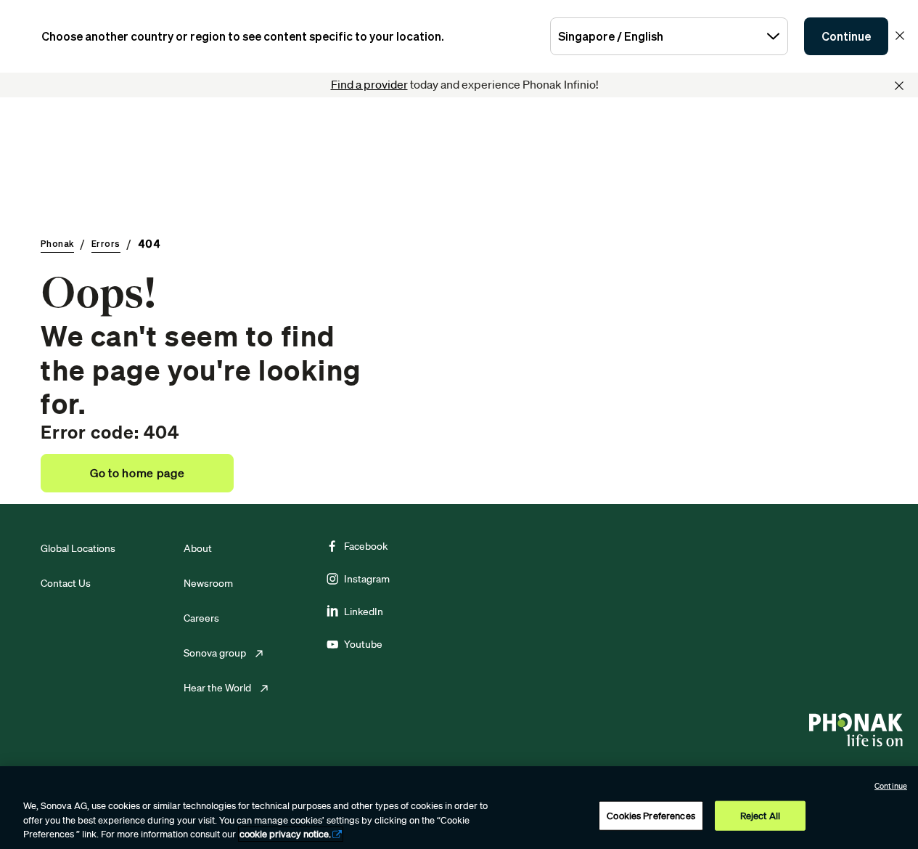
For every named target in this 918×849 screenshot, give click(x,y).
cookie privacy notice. (285, 834)
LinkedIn (363, 611)
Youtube (363, 644)
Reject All (760, 815)
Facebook (366, 546)
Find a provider (369, 84)
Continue (846, 36)
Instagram (367, 578)
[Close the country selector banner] (899, 35)
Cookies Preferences (650, 815)
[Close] (899, 85)
